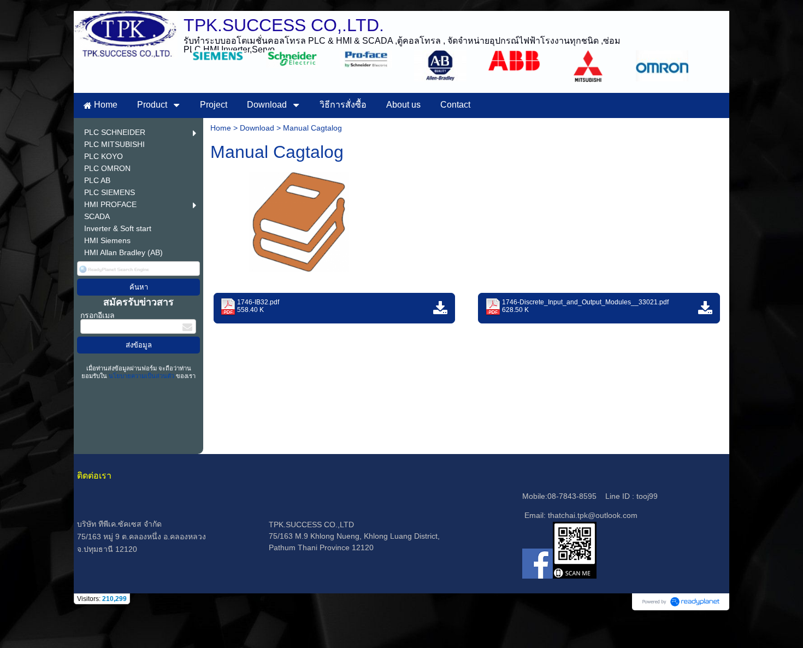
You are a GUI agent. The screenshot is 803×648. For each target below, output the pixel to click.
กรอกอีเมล (97, 315)
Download (257, 127)
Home (220, 127)
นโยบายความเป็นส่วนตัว (141, 376)
